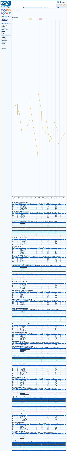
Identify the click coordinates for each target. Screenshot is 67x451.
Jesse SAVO (22, 305)
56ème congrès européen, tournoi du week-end (19, 332)
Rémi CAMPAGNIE (23, 330)
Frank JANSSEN (22, 427)
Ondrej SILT (22, 438)
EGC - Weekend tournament (16, 246)
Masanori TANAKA (23, 250)
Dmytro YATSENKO (23, 285)
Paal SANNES (22, 209)
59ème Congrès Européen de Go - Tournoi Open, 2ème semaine (22, 281)
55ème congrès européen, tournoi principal (19, 363)
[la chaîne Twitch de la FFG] (2, 13)
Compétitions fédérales (5, 25)
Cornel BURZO (22, 383)
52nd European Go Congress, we (17, 440)
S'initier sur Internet (4, 20)
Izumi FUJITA (22, 426)
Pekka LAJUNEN (22, 367)
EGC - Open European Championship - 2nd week (20, 237)
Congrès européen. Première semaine (18, 422)
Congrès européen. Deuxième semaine (18, 404)
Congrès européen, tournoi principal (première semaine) (21, 396)
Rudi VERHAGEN (23, 390)
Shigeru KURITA (22, 329)
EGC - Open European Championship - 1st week (20, 255)
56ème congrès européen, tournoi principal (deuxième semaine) (22, 323)
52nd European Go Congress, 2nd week (18, 431)
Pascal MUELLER (23, 350)
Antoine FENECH (22, 410)
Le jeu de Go (3, 17)
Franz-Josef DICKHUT (23, 243)
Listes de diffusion (4, 40)
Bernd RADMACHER (23, 419)
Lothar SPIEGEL (22, 326)
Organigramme (4, 37)
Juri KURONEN (22, 304)
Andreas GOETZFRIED (23, 240)
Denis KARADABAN (23, 233)
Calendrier (3, 26)
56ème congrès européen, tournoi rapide (18, 341)
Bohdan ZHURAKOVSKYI (24, 293)
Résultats (3, 27)
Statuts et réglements (5, 38)
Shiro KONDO (22, 436)
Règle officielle (4, 24)
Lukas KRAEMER (23, 344)
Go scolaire (3, 33)
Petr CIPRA (21, 296)
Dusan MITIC (22, 351)
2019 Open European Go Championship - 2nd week (20, 202)
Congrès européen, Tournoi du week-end (19, 413)
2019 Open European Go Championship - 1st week (20, 211)
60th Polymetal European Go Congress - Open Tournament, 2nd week (23, 264)
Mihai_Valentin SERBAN (24, 372)
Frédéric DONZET (23, 275)
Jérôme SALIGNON (23, 284)
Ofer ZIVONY (22, 303)
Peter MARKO (22, 320)
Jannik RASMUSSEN (23, 336)
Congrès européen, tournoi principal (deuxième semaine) (21, 387)
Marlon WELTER (22, 287)
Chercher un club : (11, 7)
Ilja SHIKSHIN (22, 369)
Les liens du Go (4, 48)
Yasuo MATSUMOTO (23, 435)
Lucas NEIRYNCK (23, 206)
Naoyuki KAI (22, 391)
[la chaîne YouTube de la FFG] (7, 13)
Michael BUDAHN (23, 373)
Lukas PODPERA (22, 235)
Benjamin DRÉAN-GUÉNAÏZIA (25, 349)
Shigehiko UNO (22, 417)
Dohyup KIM (22, 217)
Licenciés (3, 45)
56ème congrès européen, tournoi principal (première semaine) (22, 346)
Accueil (3, 14)
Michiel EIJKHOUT (23, 249)
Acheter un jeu (4, 18)
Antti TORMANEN (23, 381)
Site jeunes (3, 41)
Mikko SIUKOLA (22, 297)
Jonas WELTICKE (23, 251)
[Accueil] (5, 3)
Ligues (3, 46)
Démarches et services (5, 39)
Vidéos (3, 21)
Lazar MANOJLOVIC (23, 267)
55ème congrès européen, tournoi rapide (18, 377)
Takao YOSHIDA (22, 370)
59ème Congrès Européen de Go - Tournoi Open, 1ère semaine (22, 290)
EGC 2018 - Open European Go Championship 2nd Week (21, 220)
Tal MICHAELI (22, 375)
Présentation (3, 31)
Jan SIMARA (22, 302)
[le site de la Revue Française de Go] (9, 13)
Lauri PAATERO (22, 393)
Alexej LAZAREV (23, 306)
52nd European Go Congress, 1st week (18, 448)
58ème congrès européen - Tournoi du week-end (20, 308)
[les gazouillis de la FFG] (4, 13)
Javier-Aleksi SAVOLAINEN (24, 394)
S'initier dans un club (5, 19)
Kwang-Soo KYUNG (23, 407)
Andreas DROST (22, 216)
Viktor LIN (21, 278)
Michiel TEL (22, 339)
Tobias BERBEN (22, 286)
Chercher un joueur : (45, 7)
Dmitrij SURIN (22, 374)
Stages (2, 32)
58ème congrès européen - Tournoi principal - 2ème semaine (22, 299)
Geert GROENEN (22, 319)
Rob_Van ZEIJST (22, 242)
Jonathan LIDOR (22, 384)
